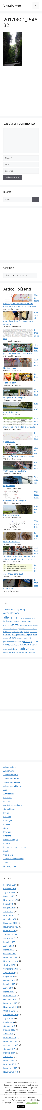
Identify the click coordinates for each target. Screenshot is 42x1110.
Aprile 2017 (8, 1057)
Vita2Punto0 (12, 5)
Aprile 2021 (8, 911)
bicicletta (10, 621)
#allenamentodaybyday (14, 609)
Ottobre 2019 (9, 965)
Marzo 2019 (8, 992)
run (21, 642)
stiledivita (12, 645)
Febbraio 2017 (9, 1064)
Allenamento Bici (10, 775)
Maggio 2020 (9, 942)
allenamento (13, 617)
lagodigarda (7, 635)
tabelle (5, 649)
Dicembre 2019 (10, 957)
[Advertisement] (21, 90)
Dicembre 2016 (10, 1068)
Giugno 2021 (9, 908)
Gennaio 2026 (9, 889)
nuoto (13, 637)
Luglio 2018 (8, 1022)
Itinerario (7, 836)
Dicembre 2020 (10, 923)
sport (35, 641)
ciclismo (23, 621)
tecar (9, 649)
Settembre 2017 (10, 1045)
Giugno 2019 (9, 980)
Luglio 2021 (8, 904)
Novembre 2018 (10, 1007)
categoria (16, 621)
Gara (5, 828)
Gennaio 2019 (9, 999)
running (27, 641)
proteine (17, 642)
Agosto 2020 (9, 938)
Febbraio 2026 (10, 885)
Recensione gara (10, 839)
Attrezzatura (8, 794)
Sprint (6, 645)
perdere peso (21, 638)
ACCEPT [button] (21, 1106)
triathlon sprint (24, 652)
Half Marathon (15, 632)
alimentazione (11, 612)
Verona (32, 652)
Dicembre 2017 (10, 1041)
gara (20, 628)
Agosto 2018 (9, 1018)
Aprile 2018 (8, 1034)
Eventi (6, 813)
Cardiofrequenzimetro (13, 805)
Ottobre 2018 (9, 1011)
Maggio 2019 (9, 984)
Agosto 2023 (9, 892)
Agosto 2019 (9, 973)
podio (28, 638)
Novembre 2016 (10, 1072)
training (14, 649)
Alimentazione (9, 767)
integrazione (33, 632)
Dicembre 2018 (10, 1003)
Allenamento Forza (11, 782)
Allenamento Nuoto (12, 786)
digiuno (25, 625)
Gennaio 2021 (9, 919)
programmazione (9, 642)
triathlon (23, 648)
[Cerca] (35, 199)
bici (5, 621)
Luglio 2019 (8, 976)
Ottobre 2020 (9, 931)
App (5, 790)
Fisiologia (7, 820)
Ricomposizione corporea (14, 847)
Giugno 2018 (9, 1026)
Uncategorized (10, 866)
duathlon (30, 625)
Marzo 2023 (8, 896)
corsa (15, 625)
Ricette (6, 843)
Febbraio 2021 (9, 915)
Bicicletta (7, 797)
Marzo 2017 (8, 1060)
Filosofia (7, 817)
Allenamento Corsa (11, 778)
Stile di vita (8, 855)
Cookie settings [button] (32, 1103)
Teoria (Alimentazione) (13, 859)
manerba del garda (25, 635)
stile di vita (20, 645)
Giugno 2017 (9, 1049)
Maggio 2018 (9, 1030)
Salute (6, 851)
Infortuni (7, 832)
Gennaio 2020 (9, 953)
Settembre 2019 (10, 969)
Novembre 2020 (10, 927)
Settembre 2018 (10, 1015)
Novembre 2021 (10, 900)
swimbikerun (30, 644)
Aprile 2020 (8, 946)
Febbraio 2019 (9, 995)
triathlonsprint (13, 652)
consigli (28, 621)
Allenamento (9, 771)
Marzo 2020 (8, 950)
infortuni (26, 632)
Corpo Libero (9, 809)
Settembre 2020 (10, 934)
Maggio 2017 (9, 1053)
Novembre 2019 (10, 961)
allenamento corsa (29, 618)
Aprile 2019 (8, 988)
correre (7, 625)
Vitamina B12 (36, 524)
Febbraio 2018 (9, 1037)
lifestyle (15, 634)
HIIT (21, 632)
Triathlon (7, 862)
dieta (21, 625)
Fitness (6, 824)
